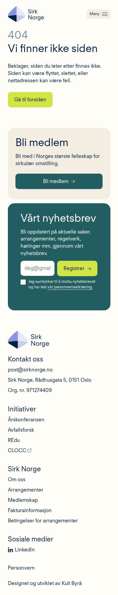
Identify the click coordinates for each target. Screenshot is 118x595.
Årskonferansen (26, 420)
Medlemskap (23, 500)
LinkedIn (25, 550)
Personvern (21, 568)
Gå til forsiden (30, 99)
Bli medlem (55, 181)
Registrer (74, 268)
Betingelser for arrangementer (43, 521)
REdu (14, 440)
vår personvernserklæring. (70, 287)
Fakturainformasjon (30, 510)
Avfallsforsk (21, 430)
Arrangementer (25, 490)
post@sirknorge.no (30, 370)
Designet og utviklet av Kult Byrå (45, 583)
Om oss (16, 479)
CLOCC (17, 450)
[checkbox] (23, 282)
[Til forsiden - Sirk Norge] (26, 14)
